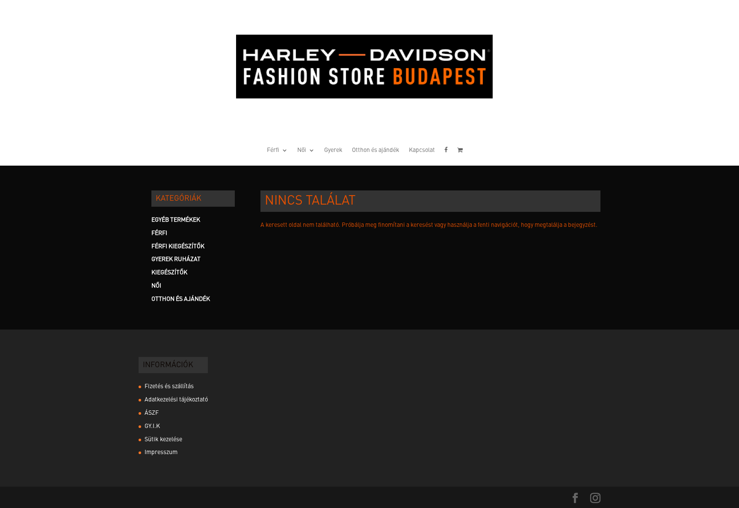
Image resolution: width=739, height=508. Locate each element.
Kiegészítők (169, 273)
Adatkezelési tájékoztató (176, 400)
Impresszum (161, 452)
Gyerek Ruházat (176, 259)
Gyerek (333, 150)
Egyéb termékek (175, 220)
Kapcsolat (422, 150)
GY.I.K (152, 426)
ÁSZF (152, 413)
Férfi (273, 150)
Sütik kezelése (163, 440)
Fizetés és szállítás (169, 386)
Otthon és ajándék (375, 150)
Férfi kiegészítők (177, 247)
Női (301, 150)
